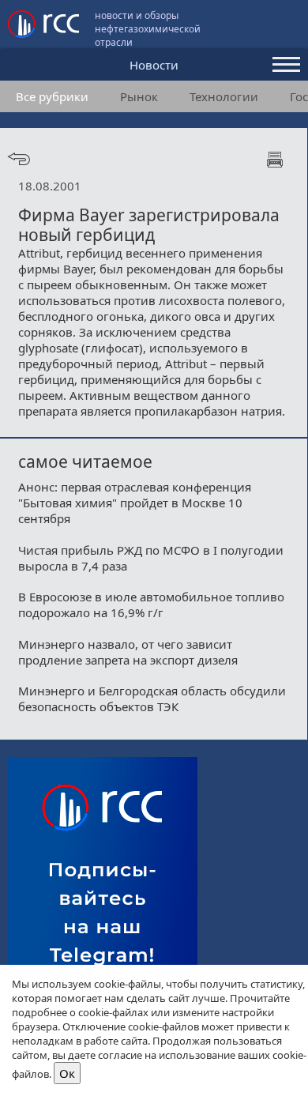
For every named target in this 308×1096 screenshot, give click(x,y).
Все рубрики (52, 96)
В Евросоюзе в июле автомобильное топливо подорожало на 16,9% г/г (151, 604)
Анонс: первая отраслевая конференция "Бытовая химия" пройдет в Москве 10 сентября (134, 502)
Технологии (224, 96)
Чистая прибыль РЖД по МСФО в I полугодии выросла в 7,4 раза (151, 558)
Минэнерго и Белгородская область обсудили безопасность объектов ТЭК (152, 698)
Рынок (139, 96)
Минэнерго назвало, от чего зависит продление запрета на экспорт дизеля (128, 652)
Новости (154, 65)
